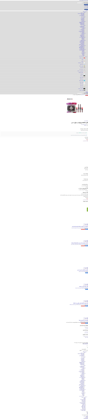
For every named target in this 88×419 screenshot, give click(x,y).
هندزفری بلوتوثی (82, 23)
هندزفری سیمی (82, 24)
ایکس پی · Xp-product (82, 399)
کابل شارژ (83, 28)
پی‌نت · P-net (81, 85)
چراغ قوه (83, 51)
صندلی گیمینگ (82, 35)
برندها (78, 244)
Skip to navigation (81, 0)
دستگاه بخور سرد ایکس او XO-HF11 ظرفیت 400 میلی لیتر (80, 226)
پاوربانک (83, 54)
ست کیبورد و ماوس (81, 15)
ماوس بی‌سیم (82, 358)
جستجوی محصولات (85, 93)
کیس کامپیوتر (82, 43)
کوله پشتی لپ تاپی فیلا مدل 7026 (83, 320)
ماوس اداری (82, 17)
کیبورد (84, 12)
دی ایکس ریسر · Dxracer (82, 402)
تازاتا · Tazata (81, 67)
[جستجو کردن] (87, 3)
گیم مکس (76, 244)
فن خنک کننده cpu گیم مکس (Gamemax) (83, 244)
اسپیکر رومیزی (82, 27)
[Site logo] (85, 8)
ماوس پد (83, 20)
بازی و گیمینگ (71, 304)
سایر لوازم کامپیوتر (86, 271)
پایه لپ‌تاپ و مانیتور (81, 44)
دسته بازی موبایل (82, 375)
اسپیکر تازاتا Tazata (82, 26)
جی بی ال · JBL (81, 69)
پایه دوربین (82, 39)
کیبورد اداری (82, 356)
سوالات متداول (86, 337)
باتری (83, 55)
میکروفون (83, 37)
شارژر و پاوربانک (83, 52)
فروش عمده (87, 209)
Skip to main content (86, 0)
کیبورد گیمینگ (74, 304)
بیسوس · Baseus (83, 400)
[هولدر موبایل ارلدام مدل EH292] (83, 283)
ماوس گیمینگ (82, 36)
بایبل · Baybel (81, 64)
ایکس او (84, 398)
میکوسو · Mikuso (81, 80)
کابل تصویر (82, 29)
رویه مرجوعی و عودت (85, 336)
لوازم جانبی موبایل (83, 45)
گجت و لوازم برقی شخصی (82, 49)
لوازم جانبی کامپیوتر (83, 40)
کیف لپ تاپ (86, 321)
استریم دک (82, 38)
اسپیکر (84, 25)
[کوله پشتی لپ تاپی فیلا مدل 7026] (83, 316)
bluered (85, 125)
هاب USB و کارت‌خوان (81, 371)
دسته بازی (83, 34)
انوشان (82, 59)
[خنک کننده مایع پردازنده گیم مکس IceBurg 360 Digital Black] (83, 239)
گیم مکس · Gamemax (80, 88)
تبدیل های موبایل (82, 46)
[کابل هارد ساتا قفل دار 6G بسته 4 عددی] (83, 256)
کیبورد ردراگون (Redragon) (81, 13)
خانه (87, 94)
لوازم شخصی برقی (82, 390)
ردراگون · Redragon (81, 72)
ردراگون (85, 304)
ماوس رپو (83, 18)
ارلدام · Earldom (83, 397)
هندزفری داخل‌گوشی (81, 22)
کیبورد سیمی (82, 14)
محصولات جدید (86, 92)
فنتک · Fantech (81, 77)
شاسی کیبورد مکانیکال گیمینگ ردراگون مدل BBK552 (80, 303)
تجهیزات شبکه (82, 41)
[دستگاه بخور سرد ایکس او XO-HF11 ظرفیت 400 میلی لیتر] (83, 212)
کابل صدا (83, 30)
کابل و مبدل (85, 94)
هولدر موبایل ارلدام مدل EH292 (83, 286)
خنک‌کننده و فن (72, 244)
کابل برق (83, 32)
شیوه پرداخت (86, 328)
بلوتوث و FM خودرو (81, 388)
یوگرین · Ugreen (81, 90)
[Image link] (47, 163)
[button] (86, 240)
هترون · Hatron (83, 407)
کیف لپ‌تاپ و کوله (82, 42)
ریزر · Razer (81, 75)
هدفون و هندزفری (83, 21)
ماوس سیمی (82, 19)
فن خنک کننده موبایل (81, 47)
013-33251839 (86, 343)
